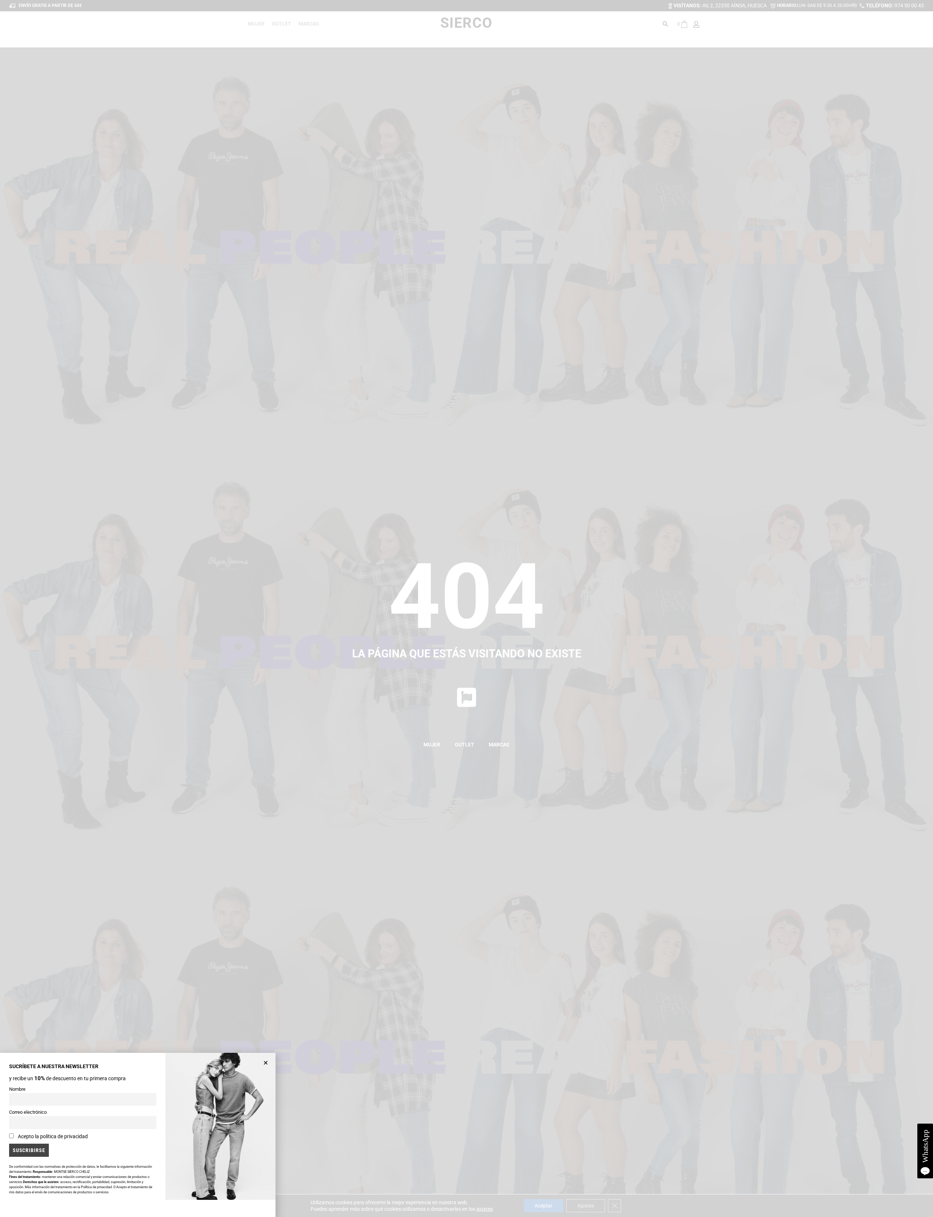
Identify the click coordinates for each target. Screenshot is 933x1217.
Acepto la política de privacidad (53, 1136)
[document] (466, 608)
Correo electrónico (28, 1112)
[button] (265, 1062)
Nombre (17, 1089)
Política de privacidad (96, 1187)
